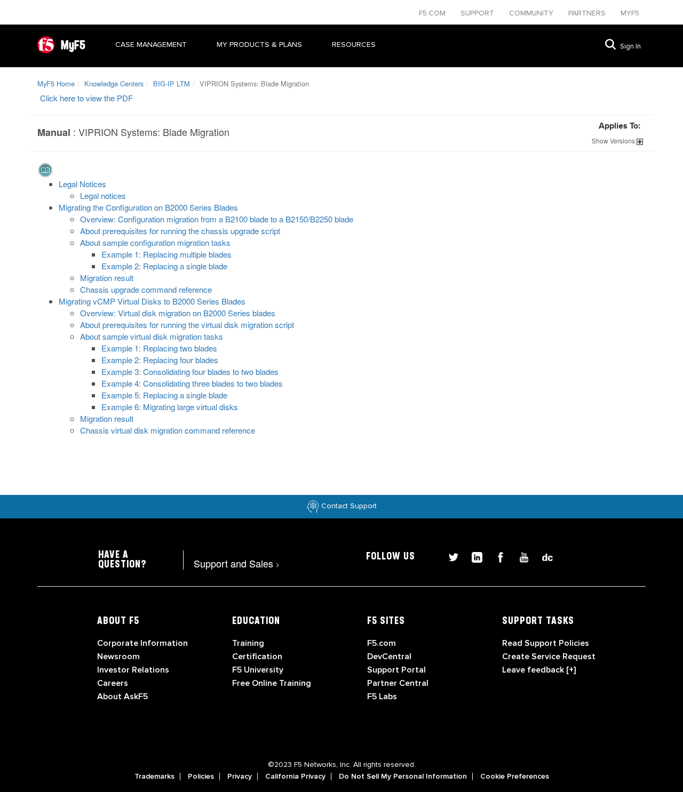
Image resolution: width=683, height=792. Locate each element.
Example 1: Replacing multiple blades (166, 254)
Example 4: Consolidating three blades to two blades (192, 383)
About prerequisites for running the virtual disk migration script (187, 324)
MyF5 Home (56, 83)
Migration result (106, 277)
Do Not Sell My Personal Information (403, 776)
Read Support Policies (545, 643)
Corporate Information (142, 643)
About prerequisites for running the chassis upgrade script (180, 230)
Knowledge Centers (114, 83)
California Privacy (295, 776)
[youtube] (519, 556)
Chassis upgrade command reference (146, 289)
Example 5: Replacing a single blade (164, 395)
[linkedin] (473, 556)
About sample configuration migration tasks (155, 242)
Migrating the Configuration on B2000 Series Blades (148, 207)
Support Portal (396, 670)
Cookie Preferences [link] (514, 776)
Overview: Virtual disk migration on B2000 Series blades (177, 312)
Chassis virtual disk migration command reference (167, 430)
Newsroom (118, 656)
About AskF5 (122, 696)
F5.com (433, 13)
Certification (257, 656)
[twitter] (449, 556)
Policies (201, 776)
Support (478, 13)
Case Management (151, 44)
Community (532, 13)
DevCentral (389, 656)
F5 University (257, 670)
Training (248, 643)
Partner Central (397, 683)
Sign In (630, 46)
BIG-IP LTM (171, 83)
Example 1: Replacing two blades (159, 348)
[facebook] (496, 556)
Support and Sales (237, 563)
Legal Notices (82, 183)
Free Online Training (271, 683)
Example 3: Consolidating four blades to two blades (190, 371)
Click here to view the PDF (86, 97)
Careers (112, 683)
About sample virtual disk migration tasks (151, 336)
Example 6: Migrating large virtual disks (169, 406)
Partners (588, 13)
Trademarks (154, 776)
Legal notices (103, 195)
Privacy (239, 776)
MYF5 (630, 13)
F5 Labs (382, 696)
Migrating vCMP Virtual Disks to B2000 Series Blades (152, 301)
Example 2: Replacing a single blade (164, 265)
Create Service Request (548, 656)
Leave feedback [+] (539, 670)
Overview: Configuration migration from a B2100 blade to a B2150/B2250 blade (216, 219)
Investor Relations (133, 670)
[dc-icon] (542, 556)
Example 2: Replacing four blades (159, 359)
